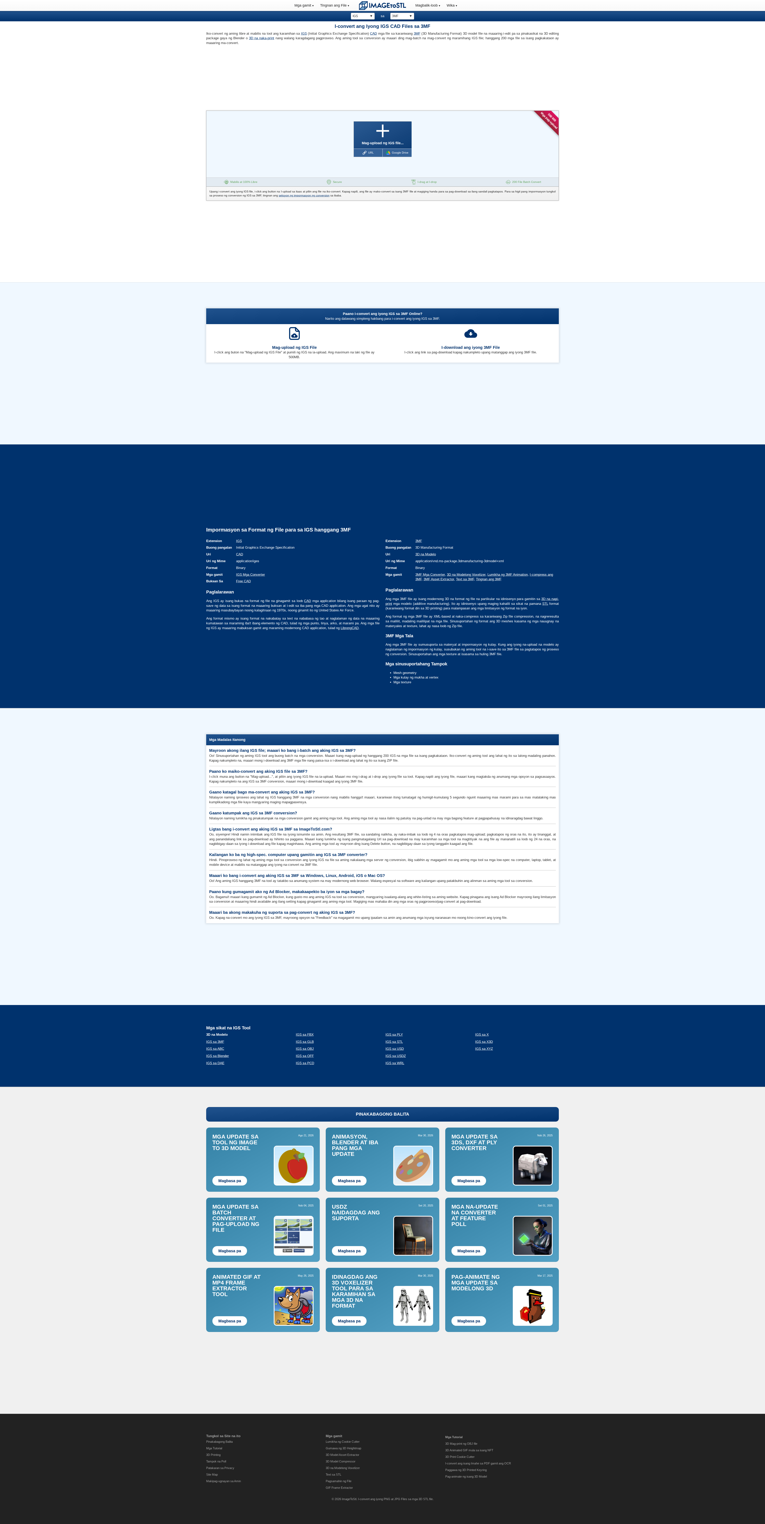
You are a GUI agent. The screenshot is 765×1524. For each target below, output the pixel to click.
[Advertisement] (293, 77)
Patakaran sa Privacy (220, 1468)
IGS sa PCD (305, 1063)
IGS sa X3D (484, 1042)
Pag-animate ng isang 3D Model (466, 1476)
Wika (451, 5)
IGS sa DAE (215, 1063)
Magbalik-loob (426, 5)
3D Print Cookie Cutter (460, 1456)
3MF (417, 33)
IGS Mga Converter (250, 575)
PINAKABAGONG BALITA (382, 1114)
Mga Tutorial (214, 1448)
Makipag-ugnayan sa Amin (223, 1481)
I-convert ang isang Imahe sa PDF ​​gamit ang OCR (478, 1463)
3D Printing (213, 1454)
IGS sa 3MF (215, 1042)
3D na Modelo (425, 554)
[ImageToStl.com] (382, 5)
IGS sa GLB (305, 1042)
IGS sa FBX (305, 1035)
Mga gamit (302, 5)
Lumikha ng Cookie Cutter (343, 1441)
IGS (304, 33)
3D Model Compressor (340, 1461)
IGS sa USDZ (395, 1056)
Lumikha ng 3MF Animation (507, 575)
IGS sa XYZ (484, 1049)
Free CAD (243, 581)
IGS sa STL (394, 1042)
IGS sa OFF (305, 1056)
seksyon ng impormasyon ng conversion (304, 195)
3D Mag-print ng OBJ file (461, 1443)
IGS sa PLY (394, 1035)
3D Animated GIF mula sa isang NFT (469, 1450)
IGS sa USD (394, 1049)
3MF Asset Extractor (439, 579)
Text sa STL (333, 1474)
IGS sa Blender (217, 1056)
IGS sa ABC (215, 1049)
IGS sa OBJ (305, 1049)
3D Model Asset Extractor (342, 1454)
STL (545, 604)
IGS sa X (482, 1035)
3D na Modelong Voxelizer (466, 575)
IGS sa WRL (394, 1063)
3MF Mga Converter (430, 575)
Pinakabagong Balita (219, 1441)
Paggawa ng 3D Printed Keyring (466, 1470)
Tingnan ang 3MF (488, 579)
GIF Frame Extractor (339, 1487)
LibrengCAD (350, 628)
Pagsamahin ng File (338, 1481)
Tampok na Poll (216, 1461)
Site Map (212, 1474)
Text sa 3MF (465, 579)
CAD (373, 33)
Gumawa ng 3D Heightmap (343, 1448)
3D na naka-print (261, 38)
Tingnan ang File (333, 5)
